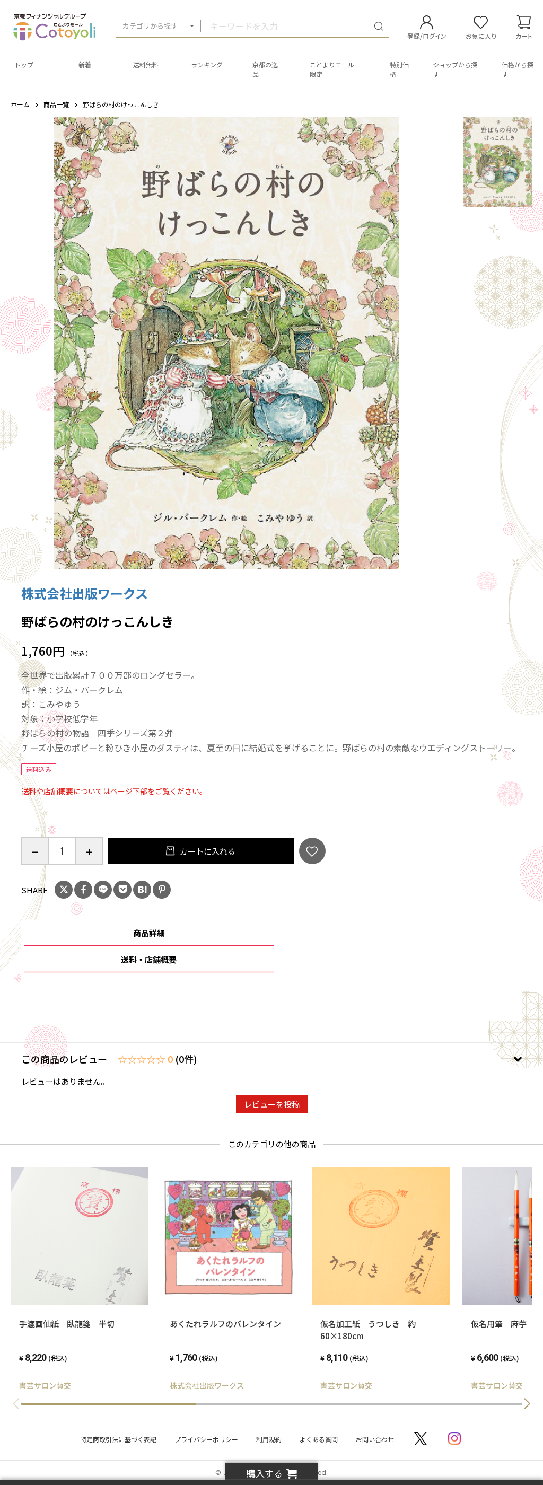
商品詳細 (149, 932)
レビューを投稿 (272, 1104)
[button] (527, 1404)
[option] (226, 343)
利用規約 (269, 1439)
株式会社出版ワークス (84, 593)
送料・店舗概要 (149, 959)
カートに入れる (206, 851)
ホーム (20, 104)
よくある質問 (319, 1439)
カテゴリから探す (150, 26)
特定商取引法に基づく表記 (118, 1439)
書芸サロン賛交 (45, 1385)
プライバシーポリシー (206, 1439)
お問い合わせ (375, 1439)
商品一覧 (56, 104)
